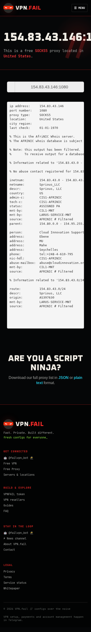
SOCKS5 (41, 51)
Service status (15, 583)
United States (17, 56)
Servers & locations (19, 475)
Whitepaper (12, 588)
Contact (9, 550)
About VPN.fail (15, 544)
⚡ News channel (15, 538)
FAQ (6, 511)
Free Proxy (12, 469)
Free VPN (10, 463)
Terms (8, 577)
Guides (8, 505)
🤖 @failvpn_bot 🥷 (18, 458)
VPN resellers (14, 500)
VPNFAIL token (14, 494)
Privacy (9, 571)
